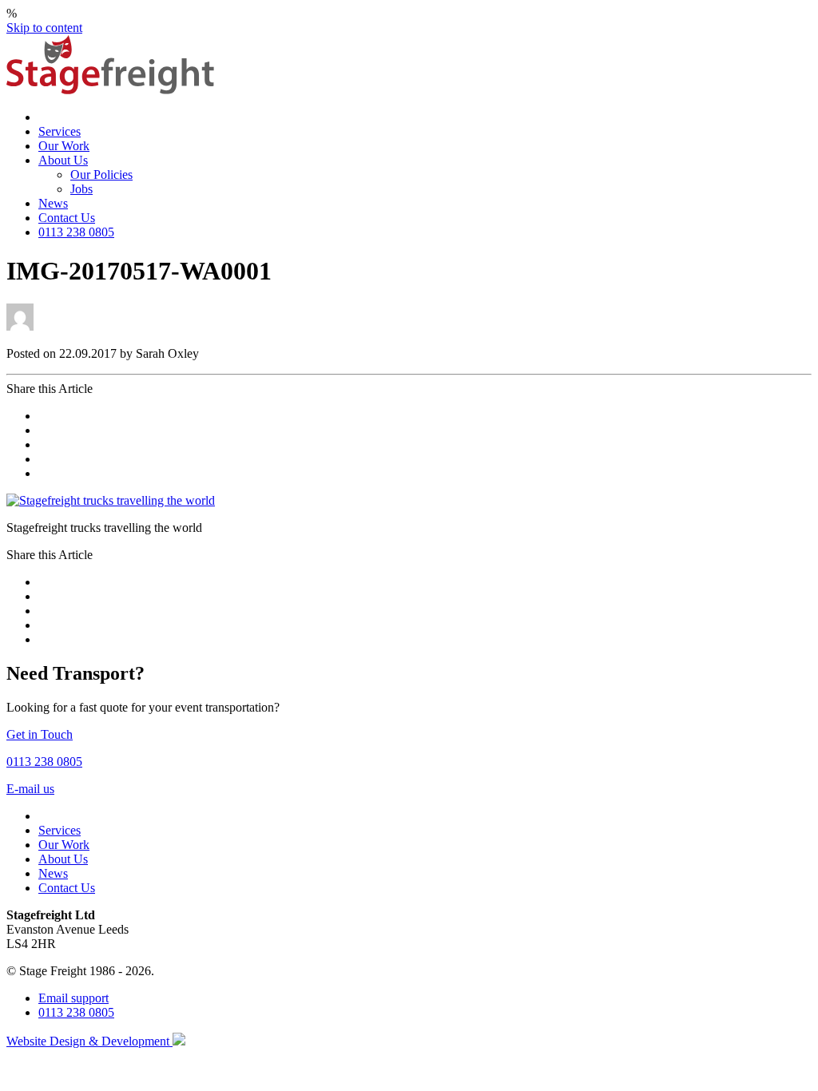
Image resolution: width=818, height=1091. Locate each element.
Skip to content (44, 27)
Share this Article (49, 388)
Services (59, 131)
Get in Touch (39, 734)
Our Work (63, 146)
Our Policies (101, 174)
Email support (73, 998)
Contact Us (66, 217)
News (53, 203)
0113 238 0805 (76, 232)
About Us (63, 160)
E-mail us (30, 788)
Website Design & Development (89, 1041)
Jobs (81, 189)
